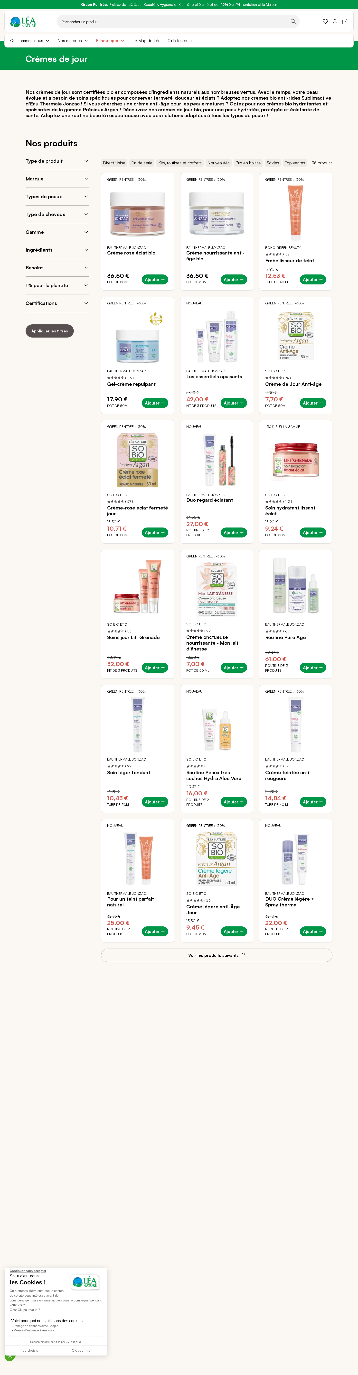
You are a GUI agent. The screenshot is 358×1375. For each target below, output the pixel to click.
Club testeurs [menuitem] (180, 40)
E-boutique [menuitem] (107, 40)
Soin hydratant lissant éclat (290, 511)
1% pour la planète (47, 285)
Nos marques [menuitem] (69, 40)
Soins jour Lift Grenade (133, 637)
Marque (35, 179)
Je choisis (30, 1350)
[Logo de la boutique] (23, 21)
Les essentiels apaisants (214, 376)
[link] (325, 21)
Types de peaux (44, 196)
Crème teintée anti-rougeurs (288, 775)
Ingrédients (39, 250)
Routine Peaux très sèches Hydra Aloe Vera (213, 775)
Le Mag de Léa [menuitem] (146, 40)
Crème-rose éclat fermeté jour (137, 511)
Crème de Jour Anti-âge (293, 384)
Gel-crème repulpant (131, 384)
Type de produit (44, 161)
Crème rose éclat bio (131, 253)
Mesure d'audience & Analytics (34, 1330)
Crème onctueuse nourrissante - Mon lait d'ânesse (212, 643)
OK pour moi (81, 1350)
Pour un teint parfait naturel (130, 902)
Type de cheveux (45, 214)
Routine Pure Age (285, 637)
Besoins (35, 267)
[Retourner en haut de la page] (343, 959)
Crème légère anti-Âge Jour (213, 909)
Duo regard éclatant (209, 500)
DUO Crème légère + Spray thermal (289, 902)
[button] (10, 1356)
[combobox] (178, 21)
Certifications (41, 303)
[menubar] (179, 40)
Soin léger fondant (128, 772)
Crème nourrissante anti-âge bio (215, 256)
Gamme (35, 232)
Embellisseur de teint (289, 261)
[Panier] (345, 21)
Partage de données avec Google (36, 1326)
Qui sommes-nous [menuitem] (26, 40)
